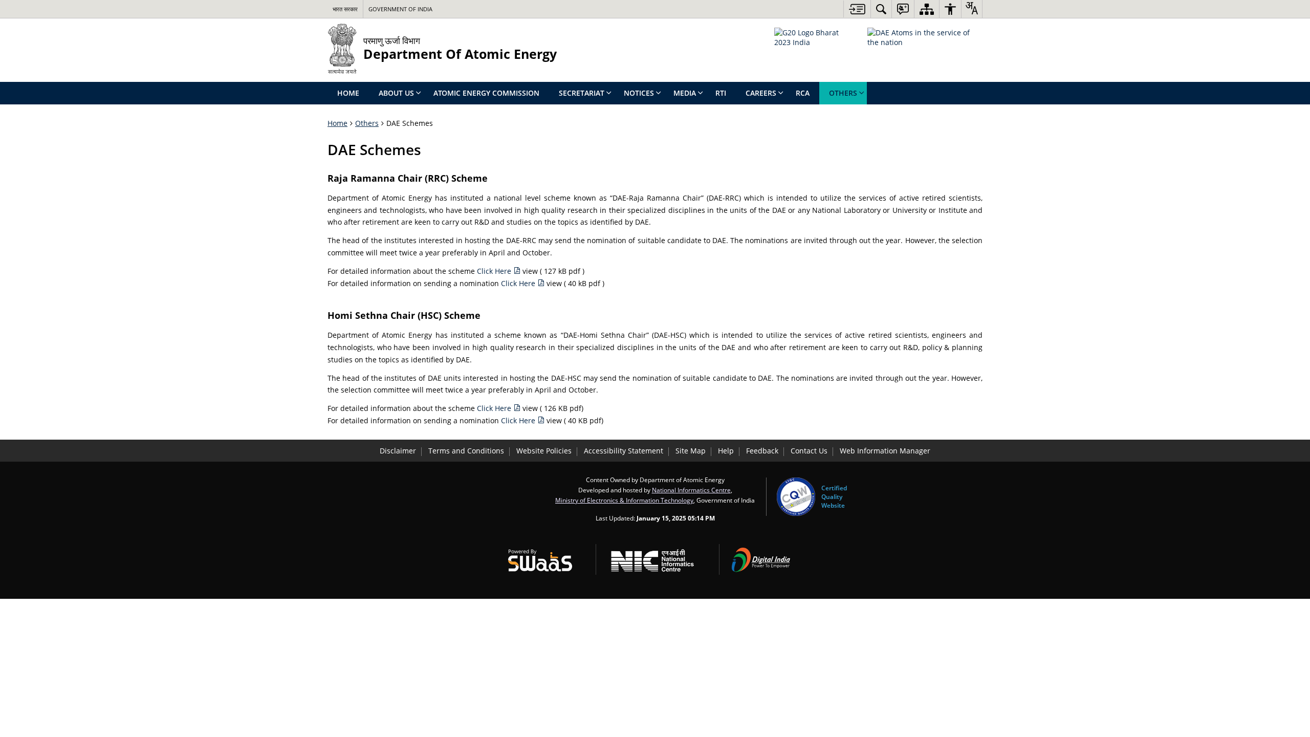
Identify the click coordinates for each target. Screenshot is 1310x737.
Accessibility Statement (623, 451)
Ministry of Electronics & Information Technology (624, 500)
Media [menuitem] (684, 93)
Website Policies (544, 451)
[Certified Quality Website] (796, 497)
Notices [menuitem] (639, 93)
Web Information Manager (885, 451)
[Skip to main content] (856, 9)
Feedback (762, 451)
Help (726, 451)
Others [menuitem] (843, 93)
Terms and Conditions (466, 451)
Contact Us (809, 451)
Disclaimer (398, 451)
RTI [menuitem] (720, 93)
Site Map (690, 451)
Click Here (495, 271)
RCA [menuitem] (803, 93)
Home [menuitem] (348, 93)
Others (367, 123)
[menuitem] (881, 9)
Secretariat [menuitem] (581, 93)
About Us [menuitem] (396, 93)
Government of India (400, 9)
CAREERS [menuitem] (761, 93)
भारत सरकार (345, 9)
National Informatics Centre (691, 490)
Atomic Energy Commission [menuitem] (486, 93)
